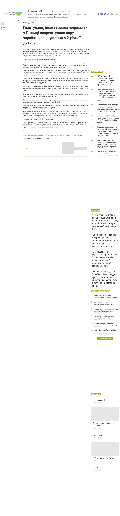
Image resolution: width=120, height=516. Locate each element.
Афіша (51, 14)
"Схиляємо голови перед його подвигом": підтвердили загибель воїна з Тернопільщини (108, 154)
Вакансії (30, 14)
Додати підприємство (105, 338)
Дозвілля (68, 11)
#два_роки (53, 135)
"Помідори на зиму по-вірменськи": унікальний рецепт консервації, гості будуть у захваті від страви (107, 143)
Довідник (56, 11)
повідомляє (32, 59)
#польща (40, 135)
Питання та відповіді (76, 14)
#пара (75, 135)
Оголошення (66, 14)
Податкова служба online (61, 17)
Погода (85, 14)
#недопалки (60, 135)
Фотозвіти (50, 17)
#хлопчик (34, 135)
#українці (46, 135)
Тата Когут (3, 28)
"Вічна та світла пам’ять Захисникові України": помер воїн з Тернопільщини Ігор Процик (108, 119)
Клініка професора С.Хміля (41, 14)
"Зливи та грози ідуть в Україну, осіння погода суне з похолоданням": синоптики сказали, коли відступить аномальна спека (104, 278)
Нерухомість (57, 14)
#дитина (80, 135)
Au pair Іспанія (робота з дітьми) (104, 424)
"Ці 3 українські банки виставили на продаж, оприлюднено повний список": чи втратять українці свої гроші (105, 80)
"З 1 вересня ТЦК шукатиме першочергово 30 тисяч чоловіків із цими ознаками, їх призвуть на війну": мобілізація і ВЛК (105, 258)
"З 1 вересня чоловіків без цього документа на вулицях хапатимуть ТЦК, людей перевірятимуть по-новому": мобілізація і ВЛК (105, 222)
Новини (44, 11)
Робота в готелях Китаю (103, 458)
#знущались (68, 135)
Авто (36, 17)
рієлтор (96, 467)
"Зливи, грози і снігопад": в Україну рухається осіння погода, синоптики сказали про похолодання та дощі (105, 240)
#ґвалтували (26, 135)
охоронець (97, 435)
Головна (33, 11)
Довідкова (42, 17)
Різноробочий (99, 400)
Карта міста (31, 17)
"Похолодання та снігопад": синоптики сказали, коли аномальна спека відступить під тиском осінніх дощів (108, 108)
